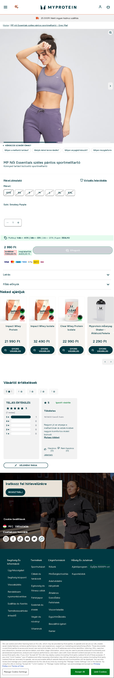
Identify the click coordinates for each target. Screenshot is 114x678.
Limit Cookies (100, 672)
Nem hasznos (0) (67, 449)
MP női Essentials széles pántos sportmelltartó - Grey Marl (39, 25)
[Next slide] (113, 332)
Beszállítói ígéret (57, 624)
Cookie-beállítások (14, 519)
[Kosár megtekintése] (108, 7)
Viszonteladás (56, 609)
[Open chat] (42, 539)
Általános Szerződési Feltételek (54, 598)
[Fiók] (100, 7)
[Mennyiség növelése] (18, 222)
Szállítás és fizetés (17, 603)
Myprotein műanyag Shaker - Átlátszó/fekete (100, 330)
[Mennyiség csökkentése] (7, 222)
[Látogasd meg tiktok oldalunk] (20, 539)
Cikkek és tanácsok (36, 576)
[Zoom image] (110, 32)
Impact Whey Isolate (42, 326)
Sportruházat (38, 566)
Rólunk (52, 566)
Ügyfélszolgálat (16, 570)
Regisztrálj (15, 492)
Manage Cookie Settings (15, 672)
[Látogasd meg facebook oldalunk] (13, 539)
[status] (13, 222)
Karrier (52, 631)
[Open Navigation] (5, 7)
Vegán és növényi (36, 619)
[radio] (9, 192)
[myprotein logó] (58, 7)
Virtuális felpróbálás (95, 180)
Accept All (80, 672)
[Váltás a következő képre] (110, 86)
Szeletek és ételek (37, 607)
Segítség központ (17, 577)
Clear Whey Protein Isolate (71, 328)
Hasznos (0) (52, 449)
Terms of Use (18, 666)
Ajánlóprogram (91, 566)
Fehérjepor (37, 597)
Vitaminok (36, 628)
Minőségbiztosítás (58, 574)
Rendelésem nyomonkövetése (17, 594)
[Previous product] (105, 362)
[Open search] (16, 7)
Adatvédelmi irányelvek (55, 583)
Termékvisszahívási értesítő (18, 613)
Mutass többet (52, 437)
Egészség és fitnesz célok (38, 588)
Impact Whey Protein (13, 328)
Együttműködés (57, 616)
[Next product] (111, 362)
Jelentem (48, 455)
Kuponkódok (78, 574)
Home (6, 25)
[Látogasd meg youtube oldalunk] (27, 539)
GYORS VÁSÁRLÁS (15, 350)
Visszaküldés (14, 584)
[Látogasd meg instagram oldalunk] (6, 539)
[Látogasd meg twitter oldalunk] (34, 539)
